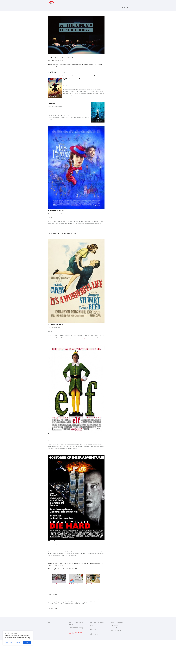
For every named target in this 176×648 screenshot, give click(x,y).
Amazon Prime (83, 338)
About (100, 2)
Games (81, 2)
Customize (9, 642)
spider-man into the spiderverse (71, 603)
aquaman (51, 601)
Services (93, 2)
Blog (87, 2)
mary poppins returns (53, 603)
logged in (55, 610)
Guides (55, 594)
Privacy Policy (114, 627)
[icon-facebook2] (70, 633)
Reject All (17, 642)
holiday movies (81, 601)
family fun (74, 601)
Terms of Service (114, 629)
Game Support (93, 629)
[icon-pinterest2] (76, 633)
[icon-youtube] (81, 633)
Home (75, 2)
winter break (81, 603)
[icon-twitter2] (73, 633)
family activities (67, 601)
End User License (114, 625)
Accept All (26, 642)
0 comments (51, 60)
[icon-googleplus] (79, 633)
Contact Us (92, 625)
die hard (56, 601)
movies (61, 603)
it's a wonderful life (90, 601)
